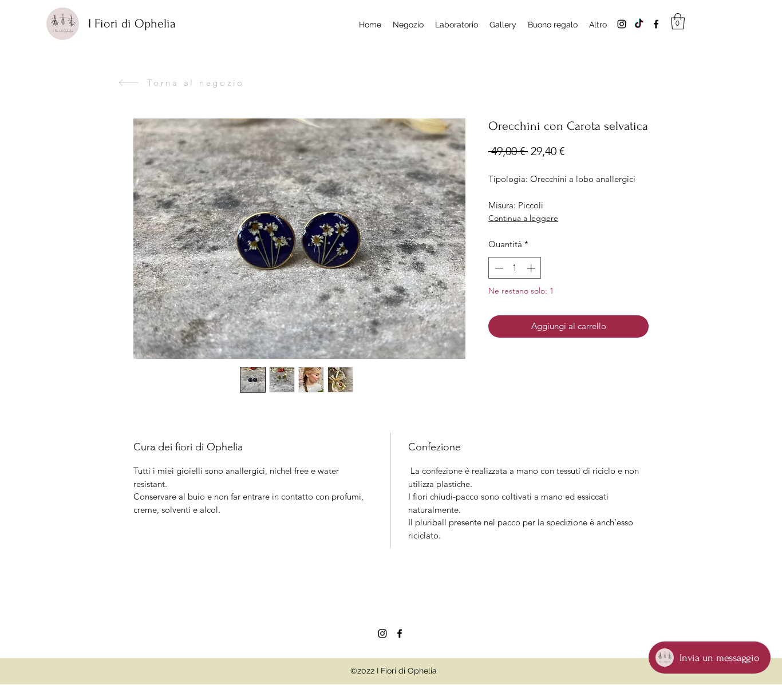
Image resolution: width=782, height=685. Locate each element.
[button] (678, 21)
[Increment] (532, 268)
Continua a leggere (523, 218)
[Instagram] (621, 24)
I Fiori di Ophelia (132, 23)
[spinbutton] (514, 268)
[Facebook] (656, 24)
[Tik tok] (639, 24)
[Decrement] (497, 268)
